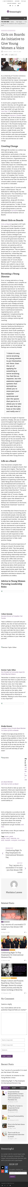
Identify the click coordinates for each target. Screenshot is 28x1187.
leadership (13, 838)
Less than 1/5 (5, 111)
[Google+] (15, 6)
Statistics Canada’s (16, 115)
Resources (6, 921)
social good (14, 840)
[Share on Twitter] (12, 54)
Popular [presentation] (5, 1088)
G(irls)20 (14, 210)
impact (8, 838)
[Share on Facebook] (10, 54)
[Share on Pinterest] (16, 54)
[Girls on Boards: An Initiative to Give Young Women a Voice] (14, 65)
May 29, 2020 (6, 932)
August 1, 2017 (13, 1138)
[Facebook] (13, 6)
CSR (2, 921)
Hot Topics (19, 21)
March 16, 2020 (17, 51)
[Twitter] (18, 6)
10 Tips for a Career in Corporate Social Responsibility (15, 1108)
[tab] (5, 1088)
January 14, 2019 (14, 1101)
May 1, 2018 (13, 1128)
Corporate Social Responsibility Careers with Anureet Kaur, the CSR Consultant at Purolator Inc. (16, 1096)
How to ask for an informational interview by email (16, 1135)
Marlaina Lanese (8, 51)
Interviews (12, 950)
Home (12, 21)
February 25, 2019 (14, 1120)
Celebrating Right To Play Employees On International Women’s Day (12, 954)
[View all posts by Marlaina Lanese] (14, 884)
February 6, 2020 (7, 993)
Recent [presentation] (14, 1088)
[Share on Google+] (14, 54)
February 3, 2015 (14, 1112)
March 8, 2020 (6, 960)
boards (7, 836)
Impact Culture (11, 30)
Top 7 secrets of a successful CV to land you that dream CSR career (13, 926)
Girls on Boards (6, 224)
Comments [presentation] (23, 1088)
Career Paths (4, 978)
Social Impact (21, 840)
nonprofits (7, 840)
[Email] (10, 6)
